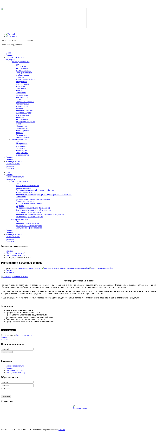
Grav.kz (62, 430)
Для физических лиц (14, 370)
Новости (9, 368)
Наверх (4, 337)
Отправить (6, 396)
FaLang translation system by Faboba (8, 339)
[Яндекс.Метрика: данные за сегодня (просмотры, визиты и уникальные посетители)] (80, 407)
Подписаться (7, 352)
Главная (9, 251)
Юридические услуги (15, 253)
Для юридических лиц (15, 255)
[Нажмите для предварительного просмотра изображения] (14, 277)
